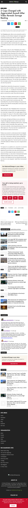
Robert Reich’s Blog (5, 450)
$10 (5, 197)
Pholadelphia (10, 207)
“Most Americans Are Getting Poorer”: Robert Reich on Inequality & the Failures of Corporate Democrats (17, 301)
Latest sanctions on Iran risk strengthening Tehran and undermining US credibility (17, 247)
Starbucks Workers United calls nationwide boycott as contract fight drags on (17, 282)
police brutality (20, 207)
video (9, 89)
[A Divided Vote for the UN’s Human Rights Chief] (4, 307)
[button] (26, 2)
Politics (5, 8)
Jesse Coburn (9, 390)
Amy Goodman (9, 384)
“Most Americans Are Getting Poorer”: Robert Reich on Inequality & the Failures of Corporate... (17, 382)
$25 (10, 197)
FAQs (2, 439)
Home (2, 415)
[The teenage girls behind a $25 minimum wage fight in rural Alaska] (4, 288)
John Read (9, 405)
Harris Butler (9, 377)
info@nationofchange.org (16, 490)
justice (6, 207)
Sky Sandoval (9, 398)
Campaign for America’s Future (7, 454)
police (16, 207)
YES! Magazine (4, 464)
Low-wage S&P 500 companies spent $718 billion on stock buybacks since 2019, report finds (17, 241)
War (1, 249)
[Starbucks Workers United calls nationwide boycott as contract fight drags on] (4, 282)
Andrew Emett (4, 20)
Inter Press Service (4, 462)
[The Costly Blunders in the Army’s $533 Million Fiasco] (4, 295)
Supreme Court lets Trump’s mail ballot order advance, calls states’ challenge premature (17, 276)
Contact (2, 443)
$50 (15, 197)
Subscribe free (7, 174)
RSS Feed (3, 425)
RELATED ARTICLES (5, 229)
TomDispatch (3, 456)
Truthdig (2, 460)
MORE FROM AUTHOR (16, 229)
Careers (2, 437)
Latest (2, 419)
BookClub (3, 423)
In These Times (4, 466)
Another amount (8, 201)
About (2, 433)
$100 (21, 197)
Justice (2, 8)
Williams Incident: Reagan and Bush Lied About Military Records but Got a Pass (7, 223)
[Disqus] (14, 334)
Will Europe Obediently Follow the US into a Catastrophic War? (21, 223)
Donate (2, 435)
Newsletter (3, 417)
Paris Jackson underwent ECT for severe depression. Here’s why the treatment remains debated (16, 403)
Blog (2, 421)
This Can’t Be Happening (6, 452)
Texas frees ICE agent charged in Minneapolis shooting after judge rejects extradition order (16, 234)
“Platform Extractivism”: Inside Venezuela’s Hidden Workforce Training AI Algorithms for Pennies (16, 253)
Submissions (3, 441)
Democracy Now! (4, 458)
